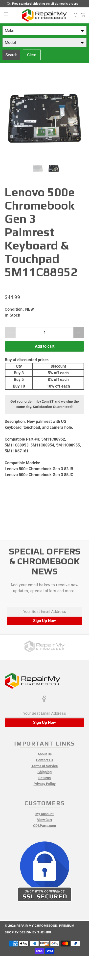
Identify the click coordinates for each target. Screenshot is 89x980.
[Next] (76, 118)
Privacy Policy (45, 784)
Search (11, 55)
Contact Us (44, 760)
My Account (44, 814)
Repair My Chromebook (37, 925)
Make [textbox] (9, 30)
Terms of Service (44, 766)
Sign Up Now (44, 620)
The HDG (44, 932)
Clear (31, 55)
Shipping (45, 772)
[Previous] (12, 118)
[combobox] (44, 30)
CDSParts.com (44, 826)
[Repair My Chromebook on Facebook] (44, 701)
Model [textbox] (10, 42)
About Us (45, 754)
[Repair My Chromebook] (44, 15)
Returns (44, 778)
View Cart (44, 820)
